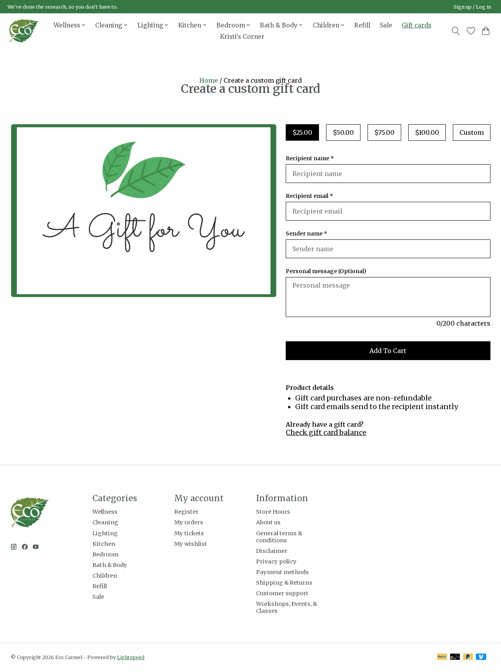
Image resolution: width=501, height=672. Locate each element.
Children (104, 575)
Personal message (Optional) (326, 271)
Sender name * (306, 233)
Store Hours (273, 511)
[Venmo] (481, 657)
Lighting (105, 533)
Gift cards (416, 25)
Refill (362, 25)
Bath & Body (109, 565)
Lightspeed (130, 657)
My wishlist (190, 543)
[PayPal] (442, 657)
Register (186, 511)
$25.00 (302, 132)
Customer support (282, 593)
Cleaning (105, 522)
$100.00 (427, 132)
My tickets (189, 533)
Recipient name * (310, 158)
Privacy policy (276, 561)
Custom (472, 132)
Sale (386, 25)
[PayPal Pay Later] (468, 657)
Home (208, 80)
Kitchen (103, 543)
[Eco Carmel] (24, 30)
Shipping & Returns (284, 582)
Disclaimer (271, 550)
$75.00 (384, 132)
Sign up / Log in (472, 7)
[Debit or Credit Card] (455, 657)
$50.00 (343, 132)
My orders (188, 522)
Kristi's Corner (242, 36)
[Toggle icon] (455, 31)
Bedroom (105, 554)
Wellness (104, 511)
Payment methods (282, 572)
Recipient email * (309, 195)
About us (268, 522)
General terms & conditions (279, 537)
